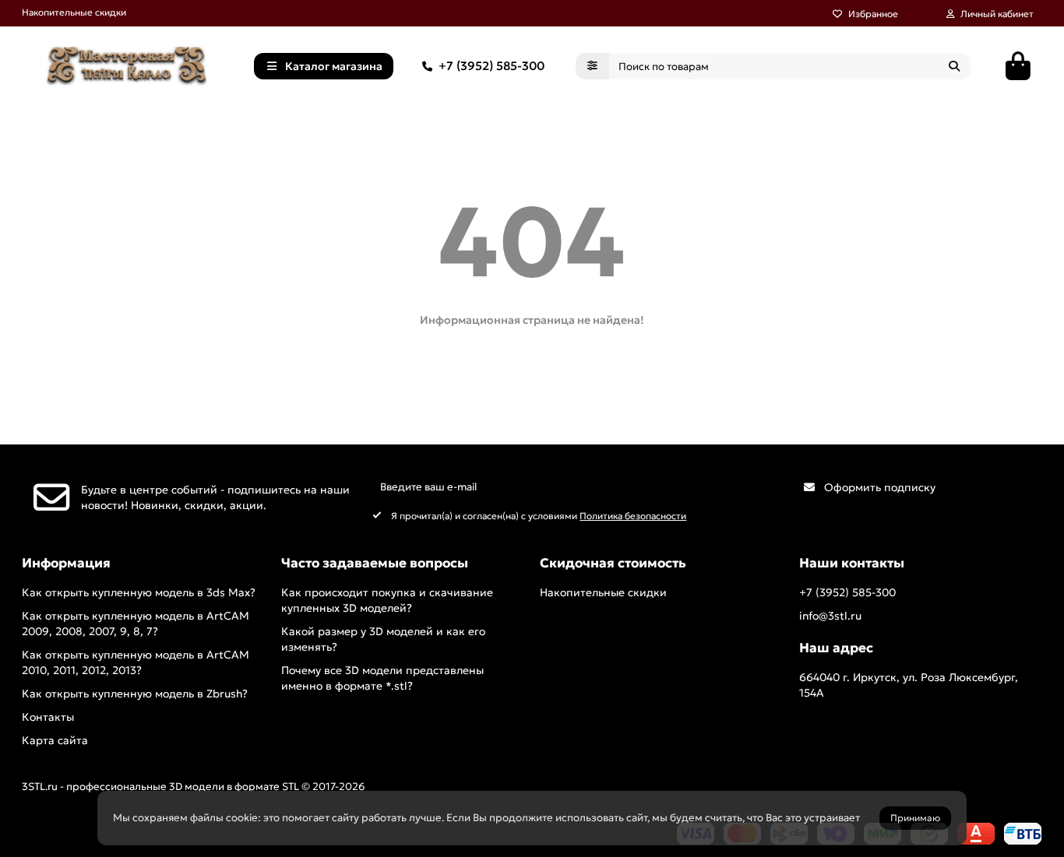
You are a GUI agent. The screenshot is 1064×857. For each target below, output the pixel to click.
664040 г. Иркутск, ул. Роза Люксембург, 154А (908, 685)
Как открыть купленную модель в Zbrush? (135, 694)
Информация (66, 563)
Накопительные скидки (74, 12)
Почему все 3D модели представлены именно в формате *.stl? (382, 678)
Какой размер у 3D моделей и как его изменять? (383, 639)
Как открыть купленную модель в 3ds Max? (138, 592)
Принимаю (915, 818)
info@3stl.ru (830, 616)
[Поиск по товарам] (954, 66)
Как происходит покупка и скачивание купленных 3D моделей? (387, 600)
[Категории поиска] (592, 66)
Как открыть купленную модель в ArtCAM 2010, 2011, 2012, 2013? (135, 662)
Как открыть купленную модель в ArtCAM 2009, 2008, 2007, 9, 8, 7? (135, 623)
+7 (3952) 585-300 (491, 65)
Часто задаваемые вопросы (374, 563)
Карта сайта (55, 740)
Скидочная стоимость (613, 563)
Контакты (48, 717)
